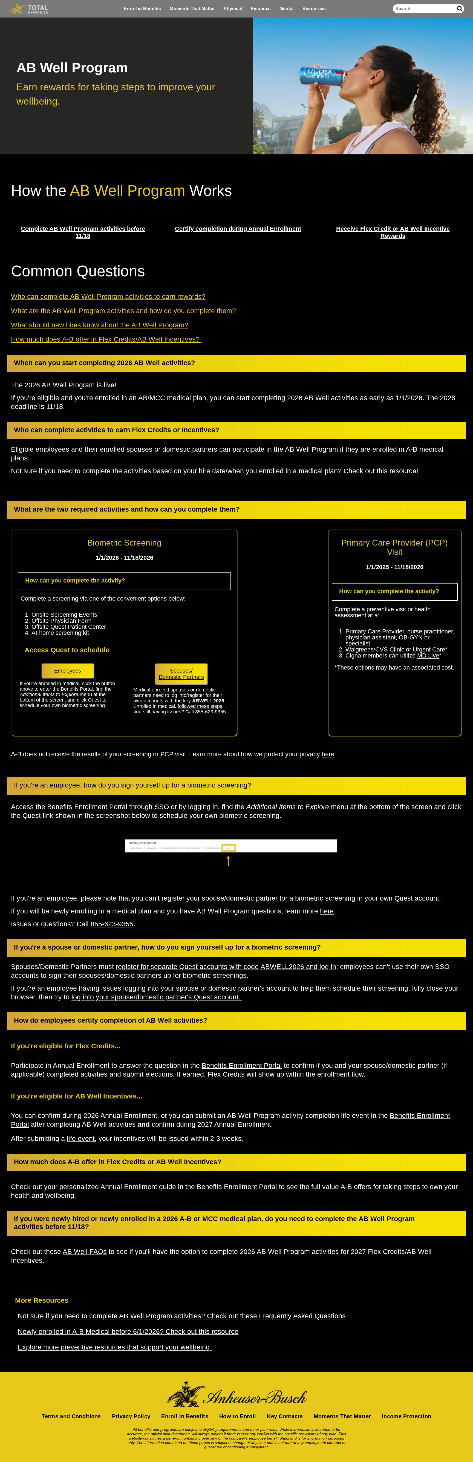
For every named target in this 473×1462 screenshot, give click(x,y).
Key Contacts (285, 1416)
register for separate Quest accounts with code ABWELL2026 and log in (226, 966)
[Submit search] (459, 9)
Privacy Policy (131, 1416)
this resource (396, 471)
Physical (233, 8)
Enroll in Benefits (142, 8)
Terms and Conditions (71, 1416)
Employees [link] (67, 671)
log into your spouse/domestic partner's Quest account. (156, 997)
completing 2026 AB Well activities (305, 398)
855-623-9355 (210, 711)
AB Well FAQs (85, 1251)
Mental (286, 8)
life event (81, 1138)
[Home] (28, 9)
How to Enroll (237, 1416)
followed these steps (200, 706)
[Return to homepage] (236, 1393)
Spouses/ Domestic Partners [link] (181, 674)
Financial (261, 8)
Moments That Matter (192, 8)
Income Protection (406, 1416)
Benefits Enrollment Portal (242, 1065)
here (328, 754)
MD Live (428, 655)
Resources (314, 8)
